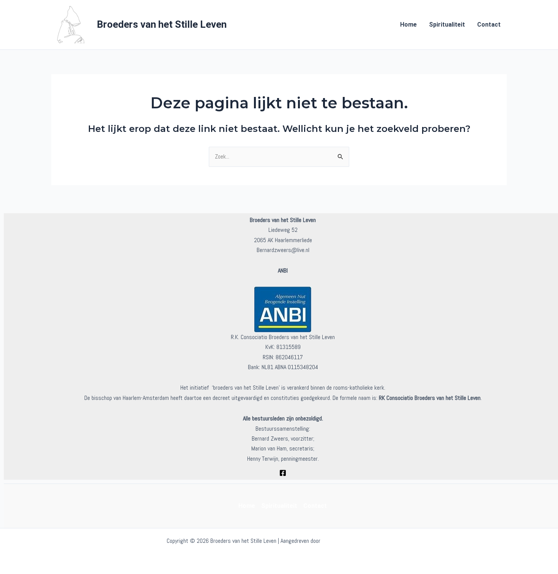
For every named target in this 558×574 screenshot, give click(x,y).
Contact (489, 24)
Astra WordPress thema (357, 540)
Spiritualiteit (447, 24)
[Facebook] (282, 472)
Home (408, 24)
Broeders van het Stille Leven (162, 24)
